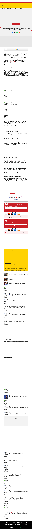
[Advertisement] (16, 242)
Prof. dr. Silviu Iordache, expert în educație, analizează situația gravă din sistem (18, 401)
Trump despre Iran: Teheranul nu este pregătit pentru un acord (18, 486)
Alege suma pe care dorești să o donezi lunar (11, 206)
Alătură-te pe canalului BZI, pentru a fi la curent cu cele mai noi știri (16, 194)
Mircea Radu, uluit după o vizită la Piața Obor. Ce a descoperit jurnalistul (17, 481)
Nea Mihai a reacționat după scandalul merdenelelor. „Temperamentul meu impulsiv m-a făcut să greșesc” (16, 390)
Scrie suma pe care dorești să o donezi (10, 222)
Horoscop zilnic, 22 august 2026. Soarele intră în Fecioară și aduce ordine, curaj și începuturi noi (18, 491)
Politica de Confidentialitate (9, 524)
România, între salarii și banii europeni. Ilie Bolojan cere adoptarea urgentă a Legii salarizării (17, 288)
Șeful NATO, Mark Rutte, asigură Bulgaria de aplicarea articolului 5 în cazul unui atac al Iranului (18, 397)
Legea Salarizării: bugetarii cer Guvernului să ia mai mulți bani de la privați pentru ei (18, 279)
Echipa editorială (13, 522)
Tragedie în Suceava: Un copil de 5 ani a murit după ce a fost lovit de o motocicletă (18, 413)
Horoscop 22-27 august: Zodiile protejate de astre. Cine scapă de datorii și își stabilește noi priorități (18, 475)
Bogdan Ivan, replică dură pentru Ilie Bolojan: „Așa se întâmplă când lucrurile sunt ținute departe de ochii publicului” (18, 321)
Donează (16, 225)
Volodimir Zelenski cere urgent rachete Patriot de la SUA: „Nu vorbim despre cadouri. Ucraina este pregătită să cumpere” (17, 307)
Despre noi (6, 522)
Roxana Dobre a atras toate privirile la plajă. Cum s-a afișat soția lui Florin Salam (18, 91)
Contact (26, 522)
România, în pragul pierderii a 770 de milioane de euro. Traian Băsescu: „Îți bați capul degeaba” (18, 300)
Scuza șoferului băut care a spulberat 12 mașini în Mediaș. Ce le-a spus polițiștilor (12, 2)
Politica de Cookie (18, 524)
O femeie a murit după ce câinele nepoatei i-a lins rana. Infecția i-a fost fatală (18, 408)
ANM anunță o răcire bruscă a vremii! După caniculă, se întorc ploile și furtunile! (18, 294)
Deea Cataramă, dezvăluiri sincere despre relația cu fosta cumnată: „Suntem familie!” (17, 460)
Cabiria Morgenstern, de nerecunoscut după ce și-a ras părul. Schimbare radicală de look (17, 453)
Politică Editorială (20, 522)
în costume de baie (11, 61)
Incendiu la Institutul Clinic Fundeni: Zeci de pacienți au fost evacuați (18, 5)
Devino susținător (17, 209)
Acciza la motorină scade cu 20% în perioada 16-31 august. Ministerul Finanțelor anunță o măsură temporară (15, 265)
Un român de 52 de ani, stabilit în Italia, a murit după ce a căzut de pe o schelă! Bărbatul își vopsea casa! (18, 314)
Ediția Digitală (25, 524)
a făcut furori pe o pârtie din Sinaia (16, 160)
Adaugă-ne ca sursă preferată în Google (22, 49)
